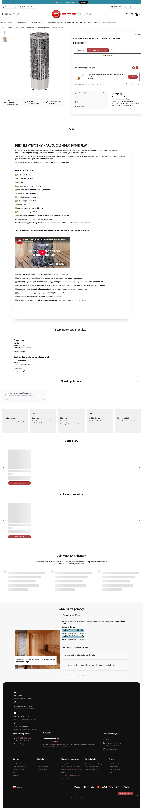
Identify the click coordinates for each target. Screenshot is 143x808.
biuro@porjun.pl (131, 7)
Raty (14, 772)
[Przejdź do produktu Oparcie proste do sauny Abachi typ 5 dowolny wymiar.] (19, 461)
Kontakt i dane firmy (115, 764)
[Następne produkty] (139, 468)
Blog (110, 772)
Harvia (139, 35)
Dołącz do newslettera (51, 738)
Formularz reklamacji (92, 767)
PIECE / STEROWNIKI (13, 27)
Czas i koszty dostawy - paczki (71, 767)
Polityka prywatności (19, 767)
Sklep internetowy (71, 798)
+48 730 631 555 (73, 636)
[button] (111, 50)
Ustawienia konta (42, 767)
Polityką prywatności (65, 746)
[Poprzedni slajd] (133, 67)
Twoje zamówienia (43, 764)
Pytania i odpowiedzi (19, 770)
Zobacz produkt (19, 483)
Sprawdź (84, 2)
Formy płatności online (68, 764)
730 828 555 (117, 7)
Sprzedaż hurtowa (115, 770)
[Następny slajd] (137, 67)
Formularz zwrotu (90, 770)
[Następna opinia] (139, 575)
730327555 (18, 369)
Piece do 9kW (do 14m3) (28, 27)
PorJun (4, 27)
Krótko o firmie (113, 767)
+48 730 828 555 (73, 630)
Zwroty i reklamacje (19, 764)
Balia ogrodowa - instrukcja (94, 764)
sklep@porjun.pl (111, 749)
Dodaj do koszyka (99, 50)
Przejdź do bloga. (23, 662)
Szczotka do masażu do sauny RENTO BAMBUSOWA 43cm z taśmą (106, 75)
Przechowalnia (42, 770)
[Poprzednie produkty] (3, 468)
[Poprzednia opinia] (3, 575)
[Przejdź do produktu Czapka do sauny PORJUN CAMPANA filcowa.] (19, 514)
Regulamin (64, 744)
